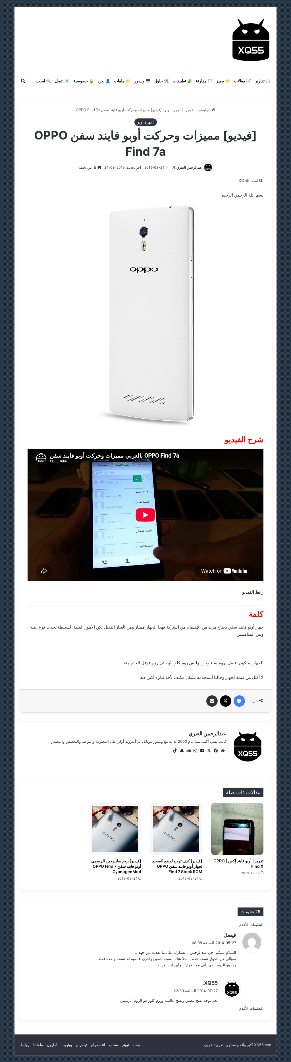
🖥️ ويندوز (142, 80)
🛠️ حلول (161, 80)
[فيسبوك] (239, 701)
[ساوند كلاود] (188, 750)
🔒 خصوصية (83, 80)
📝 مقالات (242, 80)
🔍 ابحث (43, 80)
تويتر (125, 1044)
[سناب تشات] (181, 750)
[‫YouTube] (202, 750)
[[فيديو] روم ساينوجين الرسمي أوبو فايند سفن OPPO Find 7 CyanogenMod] (115, 829)
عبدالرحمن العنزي (189, 167)
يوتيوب (66, 1044)
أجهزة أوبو (173, 109)
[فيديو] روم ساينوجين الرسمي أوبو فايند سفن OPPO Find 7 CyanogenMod (116, 866)
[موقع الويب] (222, 750)
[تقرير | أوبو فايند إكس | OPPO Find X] (237, 829)
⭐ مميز (223, 80)
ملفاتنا (38, 1044)
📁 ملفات (122, 80)
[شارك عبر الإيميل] (212, 701)
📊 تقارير (262, 80)
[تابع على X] (174, 167)
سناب (113, 1044)
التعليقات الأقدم (251, 924)
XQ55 (211, 983)
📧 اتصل (62, 80)
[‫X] (225, 701)
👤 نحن (104, 80)
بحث (136, 1044)
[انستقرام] (195, 750)
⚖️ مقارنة (204, 80)
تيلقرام (81, 1044)
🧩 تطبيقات (182, 80)
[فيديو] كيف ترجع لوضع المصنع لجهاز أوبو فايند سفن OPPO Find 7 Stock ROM (177, 866)
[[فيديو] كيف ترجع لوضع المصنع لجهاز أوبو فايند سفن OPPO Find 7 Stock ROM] (176, 829)
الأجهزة (189, 109)
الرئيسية (205, 109)
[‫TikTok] (175, 750)
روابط (24, 1044)
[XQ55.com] (251, 39)
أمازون (52, 1044)
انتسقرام (98, 1044)
